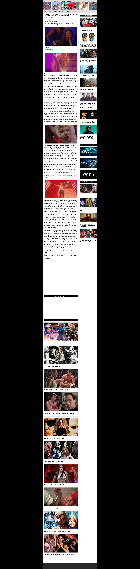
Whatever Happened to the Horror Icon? (54, 461)
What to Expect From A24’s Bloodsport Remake (56, 389)
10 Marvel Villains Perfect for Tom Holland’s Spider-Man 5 (88, 29)
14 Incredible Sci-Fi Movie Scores (88, 195)
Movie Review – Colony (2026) (87, 75)
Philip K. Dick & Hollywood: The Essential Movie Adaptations (88, 241)
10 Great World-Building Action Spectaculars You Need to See (88, 61)
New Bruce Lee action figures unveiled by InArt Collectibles (87, 122)
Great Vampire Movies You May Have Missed (55, 484)
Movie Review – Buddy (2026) (87, 89)
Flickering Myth (70, 6)
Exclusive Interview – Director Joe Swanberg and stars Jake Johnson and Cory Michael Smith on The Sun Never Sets (88, 105)
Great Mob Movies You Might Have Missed (54, 438)
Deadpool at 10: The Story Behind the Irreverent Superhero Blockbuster (88, 225)
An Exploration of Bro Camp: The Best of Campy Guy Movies (59, 508)
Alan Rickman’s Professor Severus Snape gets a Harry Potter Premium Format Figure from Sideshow (87, 138)
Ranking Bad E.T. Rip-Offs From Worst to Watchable (57, 531)
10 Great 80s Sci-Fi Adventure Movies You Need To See (58, 343)
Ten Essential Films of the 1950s (52, 366)
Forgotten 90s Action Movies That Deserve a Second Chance (59, 554)
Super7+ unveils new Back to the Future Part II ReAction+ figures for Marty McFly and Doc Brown (88, 45)
